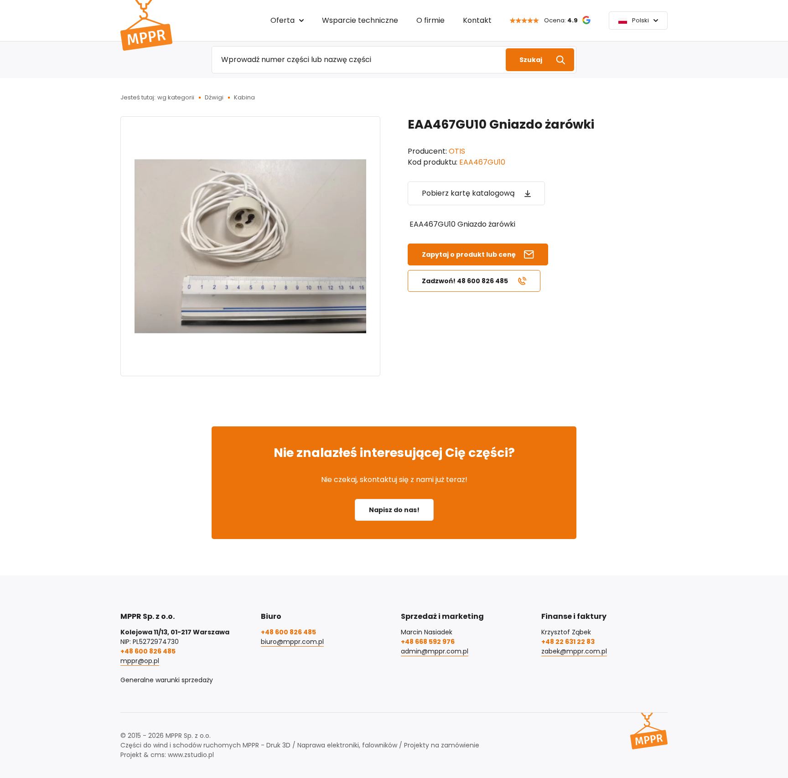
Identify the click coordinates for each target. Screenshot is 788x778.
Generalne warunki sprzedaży (166, 680)
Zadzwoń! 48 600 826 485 (465, 280)
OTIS (457, 151)
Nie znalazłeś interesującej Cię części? (394, 452)
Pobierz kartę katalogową (468, 193)
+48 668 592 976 (428, 641)
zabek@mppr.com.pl (574, 651)
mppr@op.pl (139, 660)
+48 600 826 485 (148, 651)
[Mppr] (146, 25)
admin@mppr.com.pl (434, 651)
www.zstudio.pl (191, 754)
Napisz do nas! (394, 509)
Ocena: (561, 20)
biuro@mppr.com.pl (292, 641)
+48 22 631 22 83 (568, 641)
